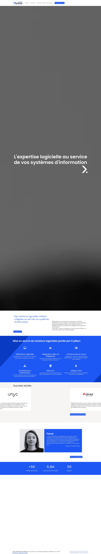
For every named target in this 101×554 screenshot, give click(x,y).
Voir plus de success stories (78, 414)
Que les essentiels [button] (74, 552)
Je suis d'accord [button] (83, 552)
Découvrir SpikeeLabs (76, 457)
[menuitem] (27, 3)
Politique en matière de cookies (20, 553)
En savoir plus (17, 331)
